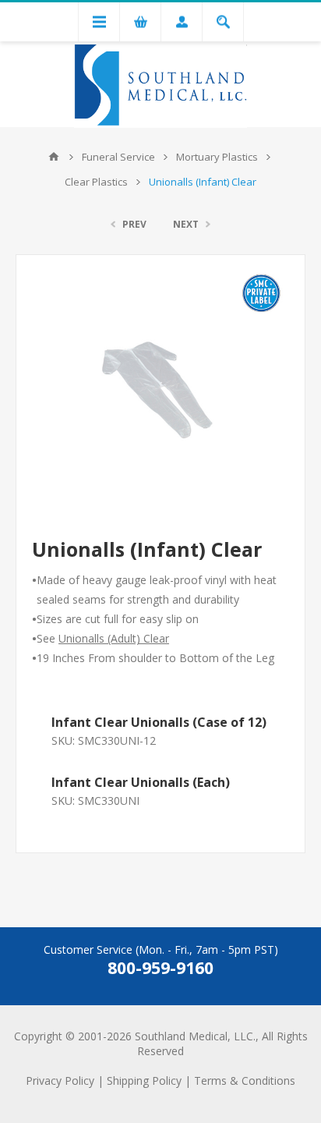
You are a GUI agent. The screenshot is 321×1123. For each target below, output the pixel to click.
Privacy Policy (60, 1080)
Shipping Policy (144, 1080)
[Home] (54, 156)
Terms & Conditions (244, 1080)
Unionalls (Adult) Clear (113, 638)
